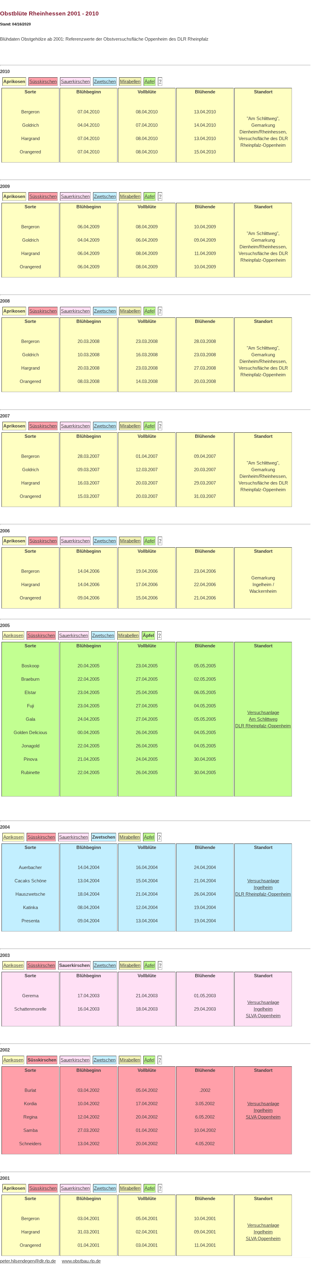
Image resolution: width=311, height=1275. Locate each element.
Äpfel (150, 81)
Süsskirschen (43, 81)
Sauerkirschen (75, 81)
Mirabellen (130, 81)
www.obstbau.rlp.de (81, 1261)
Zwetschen (105, 81)
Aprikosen (13, 635)
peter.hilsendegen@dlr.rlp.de (28, 1261)
